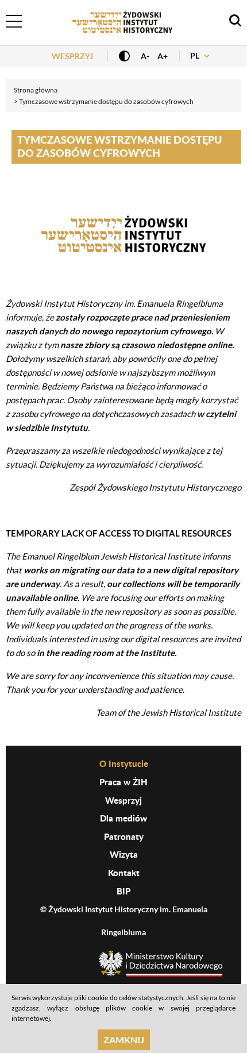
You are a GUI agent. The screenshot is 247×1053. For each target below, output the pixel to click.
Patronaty (124, 836)
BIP (123, 891)
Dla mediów (123, 818)
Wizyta (124, 854)
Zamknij (123, 1039)
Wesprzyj (72, 56)
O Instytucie (123, 763)
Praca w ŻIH (123, 782)
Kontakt (124, 872)
